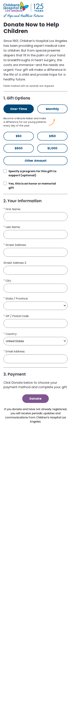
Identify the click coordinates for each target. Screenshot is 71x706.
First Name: (13, 209)
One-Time (18, 109)
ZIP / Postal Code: (17, 316)
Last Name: (13, 227)
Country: (11, 334)
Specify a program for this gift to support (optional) (32, 173)
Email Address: (15, 351)
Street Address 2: (15, 263)
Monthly (52, 109)
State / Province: (17, 299)
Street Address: (16, 245)
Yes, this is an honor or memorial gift (32, 186)
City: (8, 281)
